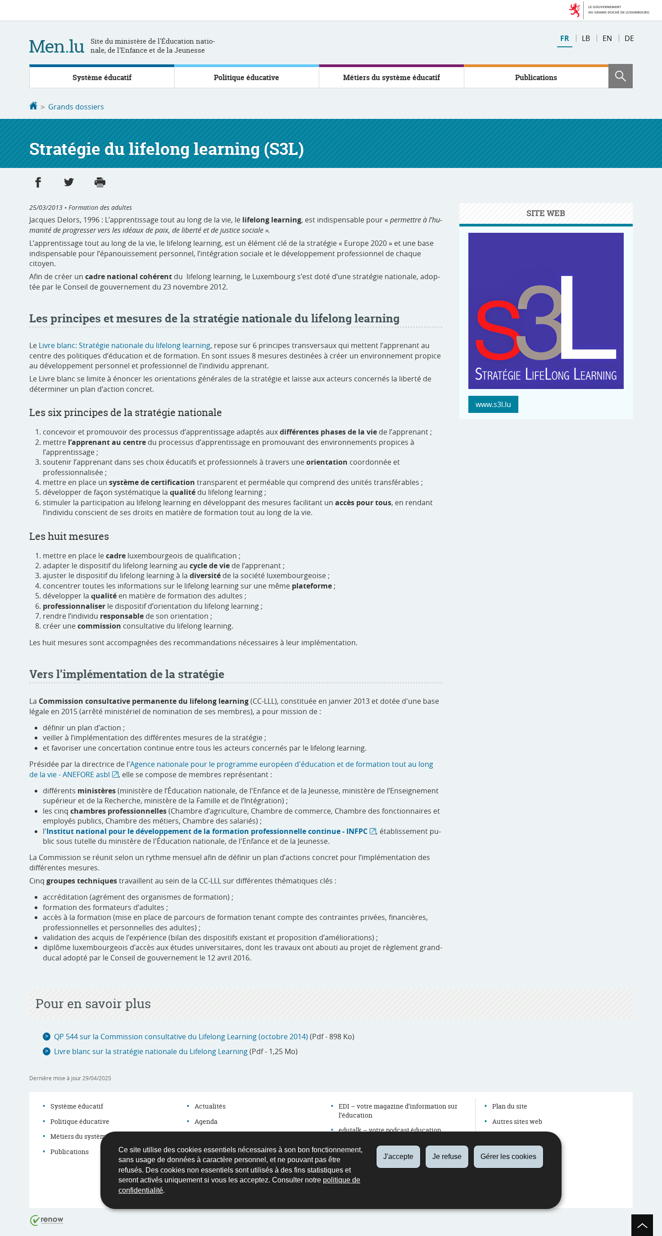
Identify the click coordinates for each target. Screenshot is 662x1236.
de (629, 38)
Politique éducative (246, 77)
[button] (620, 76)
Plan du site (509, 1106)
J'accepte (398, 1156)
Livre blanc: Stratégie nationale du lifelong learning (124, 345)
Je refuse (447, 1156)
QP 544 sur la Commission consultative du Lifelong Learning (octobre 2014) (181, 1036)
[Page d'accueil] (33, 107)
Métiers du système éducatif (391, 77)
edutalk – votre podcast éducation (390, 1130)
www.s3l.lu (493, 404)
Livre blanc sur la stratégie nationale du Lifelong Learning (151, 1051)
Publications (536, 77)
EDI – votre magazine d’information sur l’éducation (398, 1110)
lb (586, 38)
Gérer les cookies (508, 1156)
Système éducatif (102, 77)
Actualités (210, 1106)
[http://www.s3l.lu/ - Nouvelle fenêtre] (546, 386)
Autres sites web (517, 1121)
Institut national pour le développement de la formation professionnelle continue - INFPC (206, 831)
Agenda (206, 1121)
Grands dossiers (76, 107)
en (607, 38)
